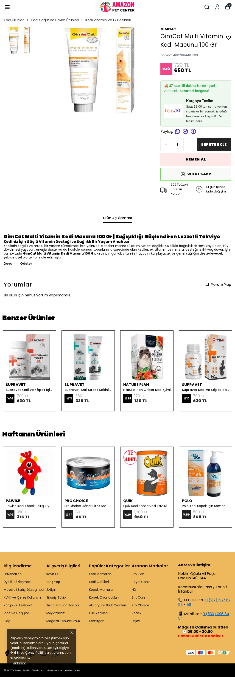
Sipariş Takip (56, 597)
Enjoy (136, 621)
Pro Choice (140, 605)
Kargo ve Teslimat (18, 605)
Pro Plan (138, 574)
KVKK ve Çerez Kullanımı (23, 597)
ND (134, 589)
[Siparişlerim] (217, 7)
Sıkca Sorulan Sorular (62, 605)
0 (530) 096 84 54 (203, 616)
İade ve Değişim (16, 613)
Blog (7, 621)
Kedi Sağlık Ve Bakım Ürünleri (55, 19)
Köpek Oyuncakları (104, 597)
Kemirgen (96, 621)
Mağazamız (55, 613)
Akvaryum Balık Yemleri (107, 605)
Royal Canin (141, 581)
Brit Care (138, 597)
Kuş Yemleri (98, 613)
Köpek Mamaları (102, 589)
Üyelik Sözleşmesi (17, 581)
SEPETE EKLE (214, 144)
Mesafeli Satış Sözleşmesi (24, 589)
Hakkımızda (13, 574)
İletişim (52, 589)
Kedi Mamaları (100, 574)
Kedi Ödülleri (99, 581)
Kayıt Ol (52, 574)
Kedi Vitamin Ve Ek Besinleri (108, 19)
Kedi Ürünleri (14, 19)
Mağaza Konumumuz (63, 621)
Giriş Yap (53, 581)
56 (189, 604)
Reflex (136, 613)
